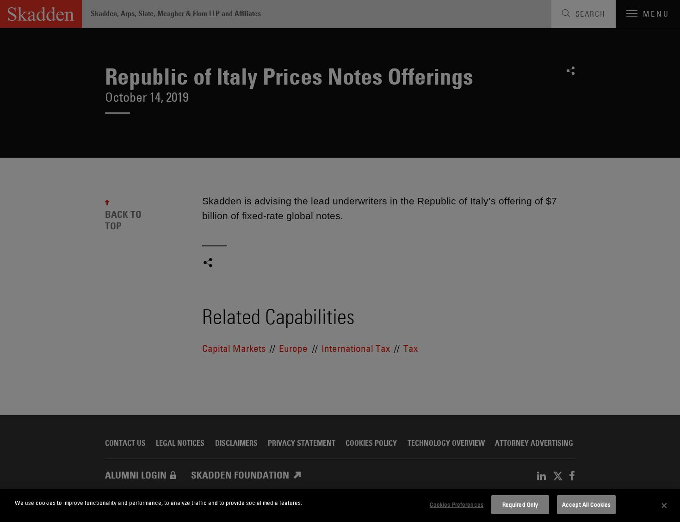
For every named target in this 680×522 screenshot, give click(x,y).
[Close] (664, 506)
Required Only (520, 504)
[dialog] (340, 505)
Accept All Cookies (586, 504)
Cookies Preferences (456, 504)
